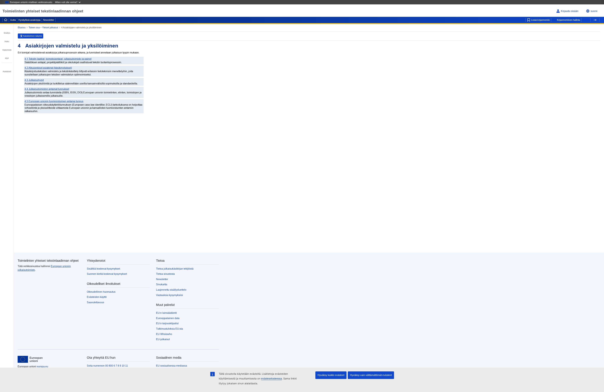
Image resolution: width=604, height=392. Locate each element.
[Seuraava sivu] (594, 20)
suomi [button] (594, 11)
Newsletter (48, 20)
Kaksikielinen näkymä (32, 36)
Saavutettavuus (95, 302)
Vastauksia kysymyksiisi (169, 295)
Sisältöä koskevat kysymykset (103, 268)
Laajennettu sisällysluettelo (171, 289)
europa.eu (42, 366)
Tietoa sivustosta (165, 274)
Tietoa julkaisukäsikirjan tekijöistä (174, 268)
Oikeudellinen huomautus (101, 291)
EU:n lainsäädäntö (166, 313)
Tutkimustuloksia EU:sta (169, 328)
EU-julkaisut (163, 339)
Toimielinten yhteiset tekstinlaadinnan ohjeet (43, 11)
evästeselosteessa (271, 378)
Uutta (13, 20)
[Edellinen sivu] (586, 20)
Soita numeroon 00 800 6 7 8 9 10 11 (107, 365)
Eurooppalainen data (167, 318)
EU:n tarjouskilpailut (167, 323)
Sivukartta (161, 284)
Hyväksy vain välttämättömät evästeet (371, 375)
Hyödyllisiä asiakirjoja (29, 20)
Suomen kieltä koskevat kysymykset (107, 274)
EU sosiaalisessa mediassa (171, 365)
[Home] (6, 20)
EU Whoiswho (164, 334)
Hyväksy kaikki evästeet (331, 375)
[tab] (7, 31)
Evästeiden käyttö (97, 297)
